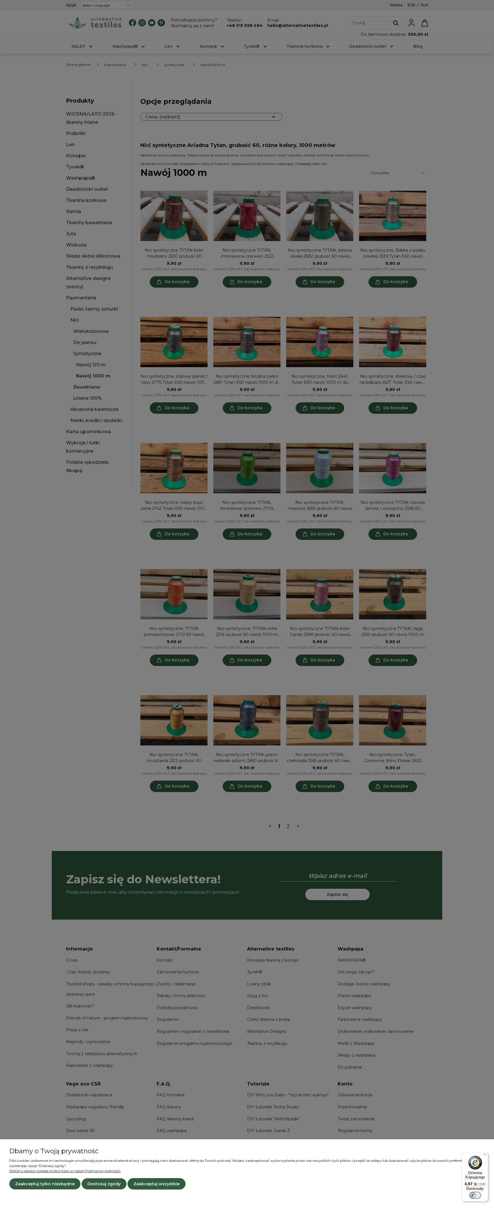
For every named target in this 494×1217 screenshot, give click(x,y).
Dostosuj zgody (104, 1183)
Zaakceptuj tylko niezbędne (45, 1183)
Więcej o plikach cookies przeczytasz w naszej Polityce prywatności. (65, 1171)
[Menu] (484, 1156)
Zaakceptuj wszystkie (157, 1183)
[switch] (475, 1195)
